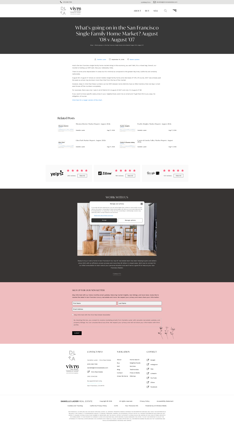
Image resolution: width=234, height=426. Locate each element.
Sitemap (133, 376)
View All (82, 176)
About (137, 10)
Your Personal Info (131, 406)
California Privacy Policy (98, 406)
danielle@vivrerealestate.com (97, 368)
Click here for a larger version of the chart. (87, 100)
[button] (142, 204)
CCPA (116, 406)
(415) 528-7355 (92, 364)
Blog (91, 45)
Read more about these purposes (103, 215)
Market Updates (134, 59)
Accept (104, 220)
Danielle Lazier (101, 59)
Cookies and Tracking (75, 406)
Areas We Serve (122, 376)
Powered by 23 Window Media (155, 406)
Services (133, 366)
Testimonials (134, 369)
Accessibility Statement (165, 401)
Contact (119, 373)
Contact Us (145, 2)
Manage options (130, 220)
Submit (77, 333)
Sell (155, 10)
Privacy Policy (144, 401)
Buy (147, 10)
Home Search (134, 359)
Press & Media (135, 373)
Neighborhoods (135, 363)
